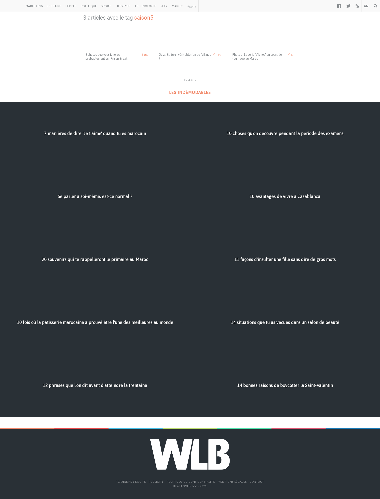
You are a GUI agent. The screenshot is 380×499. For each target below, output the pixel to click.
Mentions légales (232, 481)
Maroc (177, 6)
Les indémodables (190, 92)
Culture (54, 6)
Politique (89, 6)
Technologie (145, 6)
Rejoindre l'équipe (131, 481)
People (71, 6)
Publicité (156, 481)
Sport (106, 6)
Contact (257, 481)
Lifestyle (123, 6)
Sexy (164, 6)
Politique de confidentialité (191, 481)
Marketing (34, 6)
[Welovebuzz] (11, 6)
